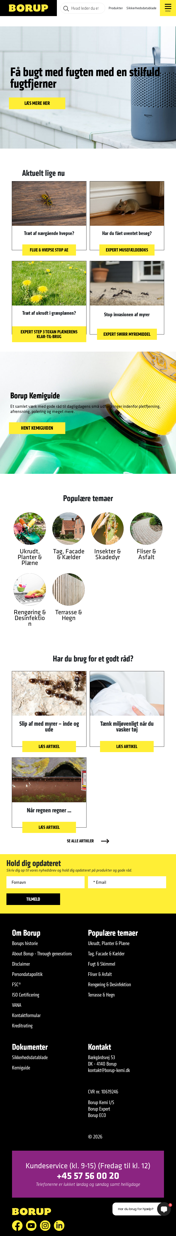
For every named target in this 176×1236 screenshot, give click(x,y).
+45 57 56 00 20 (88, 1175)
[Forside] (28, 8)
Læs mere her (37, 103)
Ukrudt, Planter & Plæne (108, 943)
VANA (16, 1005)
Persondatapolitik (27, 974)
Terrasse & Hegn (101, 995)
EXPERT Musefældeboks (127, 250)
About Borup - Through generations (42, 953)
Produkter (116, 8)
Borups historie (25, 943)
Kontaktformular (26, 1015)
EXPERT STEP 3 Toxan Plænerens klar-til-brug (49, 334)
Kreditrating (22, 1025)
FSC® (16, 984)
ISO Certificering (25, 995)
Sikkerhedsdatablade (141, 8)
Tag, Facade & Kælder (106, 953)
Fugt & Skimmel (101, 964)
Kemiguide (21, 1067)
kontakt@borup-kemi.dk (109, 1070)
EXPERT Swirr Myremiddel (126, 334)
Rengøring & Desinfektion (109, 984)
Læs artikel (49, 746)
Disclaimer (21, 964)
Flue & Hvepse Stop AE (49, 250)
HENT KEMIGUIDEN (37, 428)
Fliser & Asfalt (100, 974)
